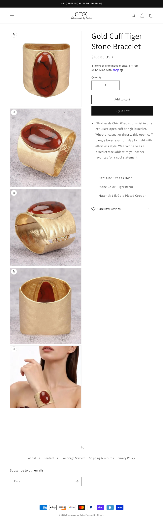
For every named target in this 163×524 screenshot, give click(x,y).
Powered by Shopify (95, 515)
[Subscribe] (77, 481)
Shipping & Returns (101, 458)
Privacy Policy (126, 458)
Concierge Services (73, 458)
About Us (34, 458)
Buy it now (122, 111)
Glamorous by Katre (75, 515)
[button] (12, 15)
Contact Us (51, 458)
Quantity (96, 77)
